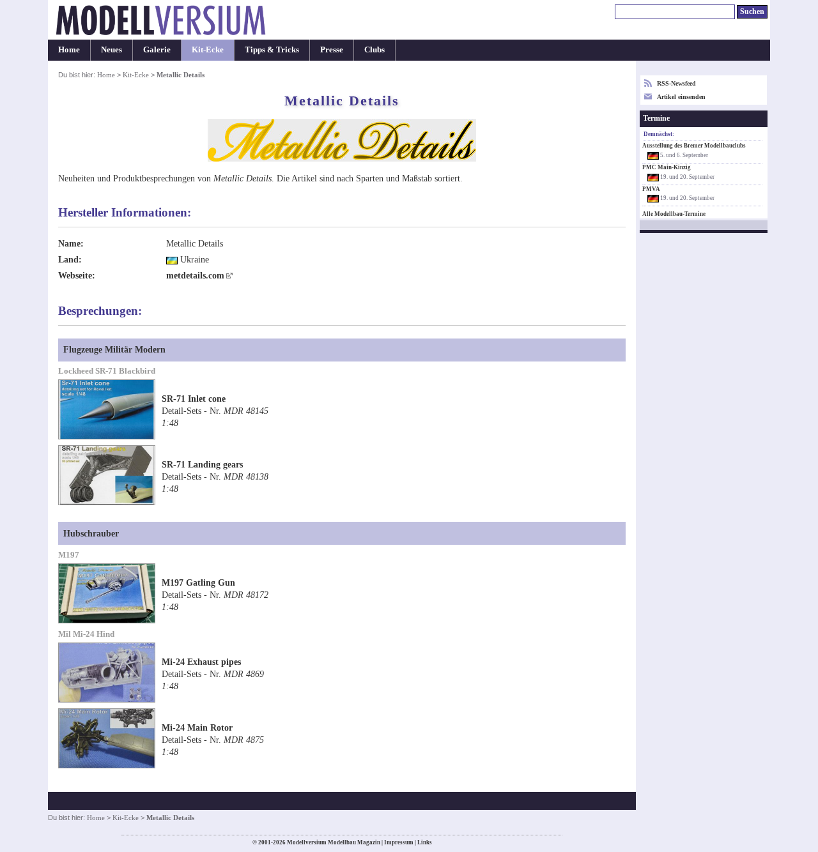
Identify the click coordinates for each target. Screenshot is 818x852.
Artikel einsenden (681, 96)
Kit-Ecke (208, 49)
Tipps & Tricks (272, 49)
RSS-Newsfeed (676, 83)
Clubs (374, 49)
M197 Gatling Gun (198, 582)
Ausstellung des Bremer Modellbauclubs (694, 145)
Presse (331, 49)
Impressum (398, 842)
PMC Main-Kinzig (666, 167)
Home (69, 49)
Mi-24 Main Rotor (197, 727)
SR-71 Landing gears (202, 464)
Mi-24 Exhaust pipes (201, 662)
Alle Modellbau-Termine (674, 214)
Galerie (157, 49)
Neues (111, 49)
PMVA (651, 189)
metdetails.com (195, 275)
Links (424, 842)
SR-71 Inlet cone (194, 398)
